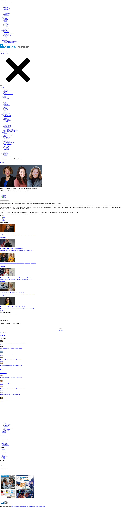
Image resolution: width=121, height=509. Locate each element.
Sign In (2, 43)
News (3, 87)
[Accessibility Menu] (1, 38)
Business (5, 103)
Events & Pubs (4, 140)
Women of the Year (7, 141)
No (4, 326)
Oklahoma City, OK (7, 13)
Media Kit (3, 458)
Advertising (4, 97)
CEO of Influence (7, 143)
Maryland (5, 18)
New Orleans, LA (7, 12)
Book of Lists (6, 91)
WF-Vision (5, 37)
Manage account (4, 40)
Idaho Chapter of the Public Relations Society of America (10, 201)
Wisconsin (5, 25)
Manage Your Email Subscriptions (9, 42)
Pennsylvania (6, 7)
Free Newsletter (3, 53)
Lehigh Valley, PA (7, 8)
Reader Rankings (6, 119)
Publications (4, 117)
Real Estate (6, 107)
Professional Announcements (8, 94)
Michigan (5, 20)
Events (3, 88)
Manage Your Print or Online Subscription (10, 41)
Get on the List (6, 90)
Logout (3, 441)
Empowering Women (7, 145)
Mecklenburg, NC (7, 10)
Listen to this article (5, 199)
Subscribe (7, 53)
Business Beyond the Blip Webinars (9, 150)
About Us (5, 155)
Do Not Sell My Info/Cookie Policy (39, 506)
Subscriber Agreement (5, 445)
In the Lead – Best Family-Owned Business (10, 129)
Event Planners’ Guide (7, 120)
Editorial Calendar (5, 455)
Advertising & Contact (5, 153)
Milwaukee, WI (6, 28)
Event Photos (6, 152)
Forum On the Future (7, 151)
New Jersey (6, 11)
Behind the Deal (6, 95)
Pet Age (5, 36)
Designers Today (6, 31)
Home (1, 162)
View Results (61, 330)
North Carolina (6, 23)
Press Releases (4, 93)
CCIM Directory (6, 123)
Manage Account (4, 443)
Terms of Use (13, 506)
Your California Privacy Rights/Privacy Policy (27, 506)
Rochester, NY (6, 14)
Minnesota (5, 21)
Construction (6, 104)
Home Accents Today (7, 33)
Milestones (5, 124)
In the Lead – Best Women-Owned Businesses (11, 130)
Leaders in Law (6, 148)
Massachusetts (6, 19)
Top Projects (6, 147)
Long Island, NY (6, 9)
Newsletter (3, 457)
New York (5, 22)
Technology (6, 108)
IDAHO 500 (4, 96)
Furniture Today (6, 32)
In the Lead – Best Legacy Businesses (10, 128)
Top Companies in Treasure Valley (9, 142)
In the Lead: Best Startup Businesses (9, 131)
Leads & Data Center (7, 137)
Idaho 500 (2, 335)
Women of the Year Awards (4, 51)
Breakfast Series (6, 149)
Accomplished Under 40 (7, 144)
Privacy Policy (4, 316)
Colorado (5, 5)
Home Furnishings (5, 30)
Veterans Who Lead (7, 127)
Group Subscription (7, 113)
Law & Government (7, 106)
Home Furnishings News (8, 34)
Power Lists (6, 121)
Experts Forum (6, 134)
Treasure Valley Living (7, 125)
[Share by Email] (3, 220)
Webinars (3, 132)
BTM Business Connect (7, 116)
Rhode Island (6, 26)
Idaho (5, 6)
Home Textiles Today (7, 35)
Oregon (5, 29)
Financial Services (7, 105)
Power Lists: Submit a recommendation (10, 122)
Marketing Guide (4, 456)
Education (5, 110)
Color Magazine (6, 16)
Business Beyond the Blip (8, 135)
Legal (3, 17)
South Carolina (6, 15)
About (5, 92)
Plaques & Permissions (7, 98)
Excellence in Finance (7, 146)
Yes (4, 325)
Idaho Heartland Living (7, 126)
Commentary (6, 109)
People (4, 162)
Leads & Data (4, 136)
